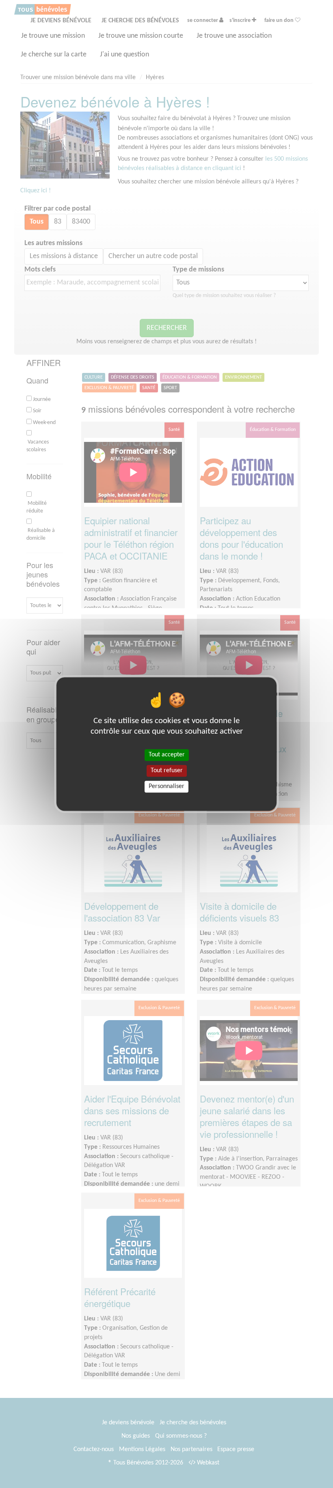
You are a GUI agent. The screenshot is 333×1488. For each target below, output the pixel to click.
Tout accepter (167, 755)
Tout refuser (167, 770)
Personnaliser (166, 786)
